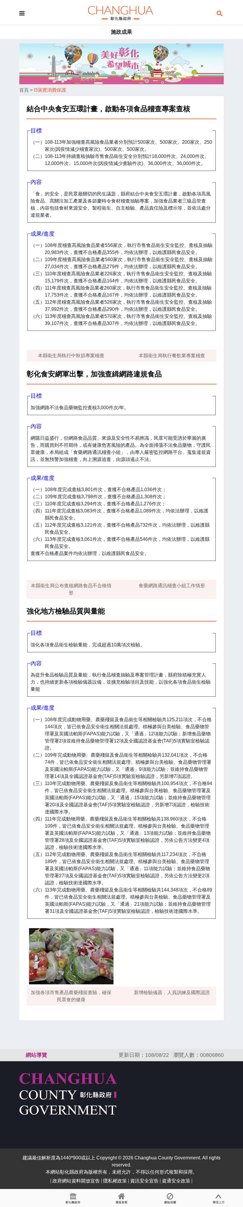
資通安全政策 (176, 1180)
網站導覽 (36, 1055)
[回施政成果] (120, 12)
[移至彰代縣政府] (73, 1198)
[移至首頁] (121, 1198)
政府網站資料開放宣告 (76, 1180)
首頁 (24, 90)
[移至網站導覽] (170, 1198)
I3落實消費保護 (50, 90)
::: (22, 1055)
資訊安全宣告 (144, 1180)
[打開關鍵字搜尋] (220, 12)
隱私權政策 (115, 1180)
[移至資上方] (218, 1198)
